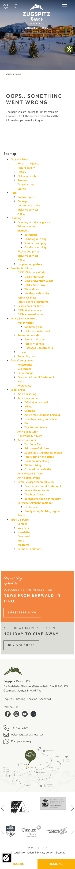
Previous (2, 808)
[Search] (16, 6)
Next (72, 808)
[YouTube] (25, 714)
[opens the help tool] (69, 49)
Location (32, 699)
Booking (20, 699)
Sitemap (60, 852)
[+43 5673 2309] (5, 6)
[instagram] (16, 714)
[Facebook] (7, 714)
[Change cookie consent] (7, 858)
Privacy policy (44, 852)
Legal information (23, 852)
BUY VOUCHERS (21, 645)
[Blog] (33, 714)
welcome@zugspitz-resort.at (26, 734)
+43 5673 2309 (19, 728)
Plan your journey (20, 741)
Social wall (45, 699)
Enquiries (8, 699)
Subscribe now (22, 612)
